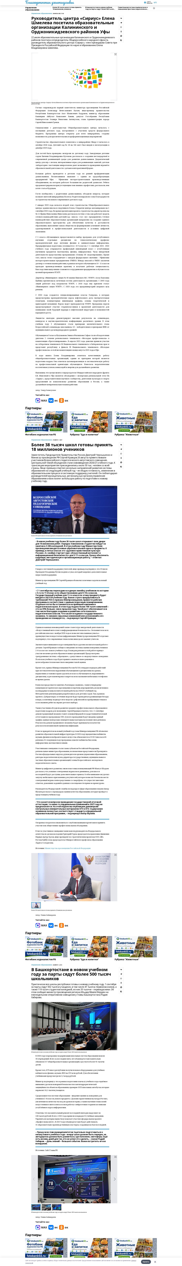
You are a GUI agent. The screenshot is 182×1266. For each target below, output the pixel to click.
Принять (146, 1262)
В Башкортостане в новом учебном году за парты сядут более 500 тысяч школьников (99, 8)
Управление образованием (32, 9)
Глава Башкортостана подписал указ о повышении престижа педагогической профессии (133, 8)
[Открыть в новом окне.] (41, 400)
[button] (114, 1179)
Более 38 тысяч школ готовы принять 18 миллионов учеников (67, 8)
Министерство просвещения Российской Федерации (68, 848)
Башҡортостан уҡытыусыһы (49, 2)
